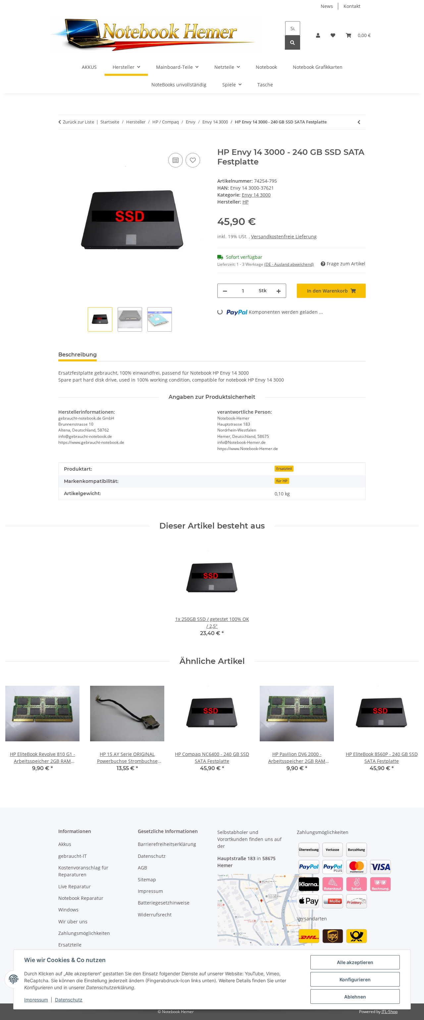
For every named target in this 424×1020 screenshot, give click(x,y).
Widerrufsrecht (155, 914)
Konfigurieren (355, 979)
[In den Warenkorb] (63, 144)
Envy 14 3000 (256, 195)
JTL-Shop (390, 1011)
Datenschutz (68, 999)
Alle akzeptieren (355, 962)
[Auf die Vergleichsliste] (175, 160)
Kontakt (352, 6)
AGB (142, 867)
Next (407, 729)
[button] (318, 35)
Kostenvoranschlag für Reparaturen (83, 871)
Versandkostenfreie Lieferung (284, 236)
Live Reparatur (74, 886)
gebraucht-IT (72, 856)
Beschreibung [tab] (77, 354)
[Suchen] (292, 42)
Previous (16, 729)
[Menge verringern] (225, 291)
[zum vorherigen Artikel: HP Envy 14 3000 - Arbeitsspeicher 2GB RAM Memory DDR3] (359, 122)
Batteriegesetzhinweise (163, 903)
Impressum (36, 999)
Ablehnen (355, 996)
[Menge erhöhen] (278, 291)
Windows (68, 909)
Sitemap (147, 879)
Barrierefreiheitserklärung (167, 844)
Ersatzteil (284, 468)
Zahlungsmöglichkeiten (84, 933)
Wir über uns (72, 921)
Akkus (64, 844)
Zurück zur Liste (78, 122)
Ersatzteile (69, 945)
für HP (282, 481)
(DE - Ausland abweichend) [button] (289, 264)
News (327, 6)
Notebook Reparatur (80, 898)
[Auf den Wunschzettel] (193, 160)
